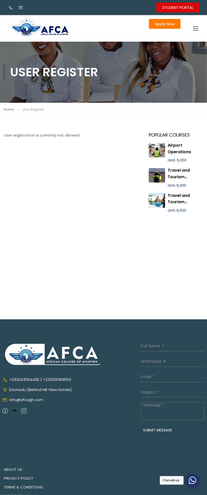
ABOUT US (13, 469)
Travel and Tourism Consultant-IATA (185, 176)
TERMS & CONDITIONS (23, 487)
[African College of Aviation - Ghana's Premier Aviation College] (39, 28)
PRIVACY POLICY (18, 478)
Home (9, 109)
